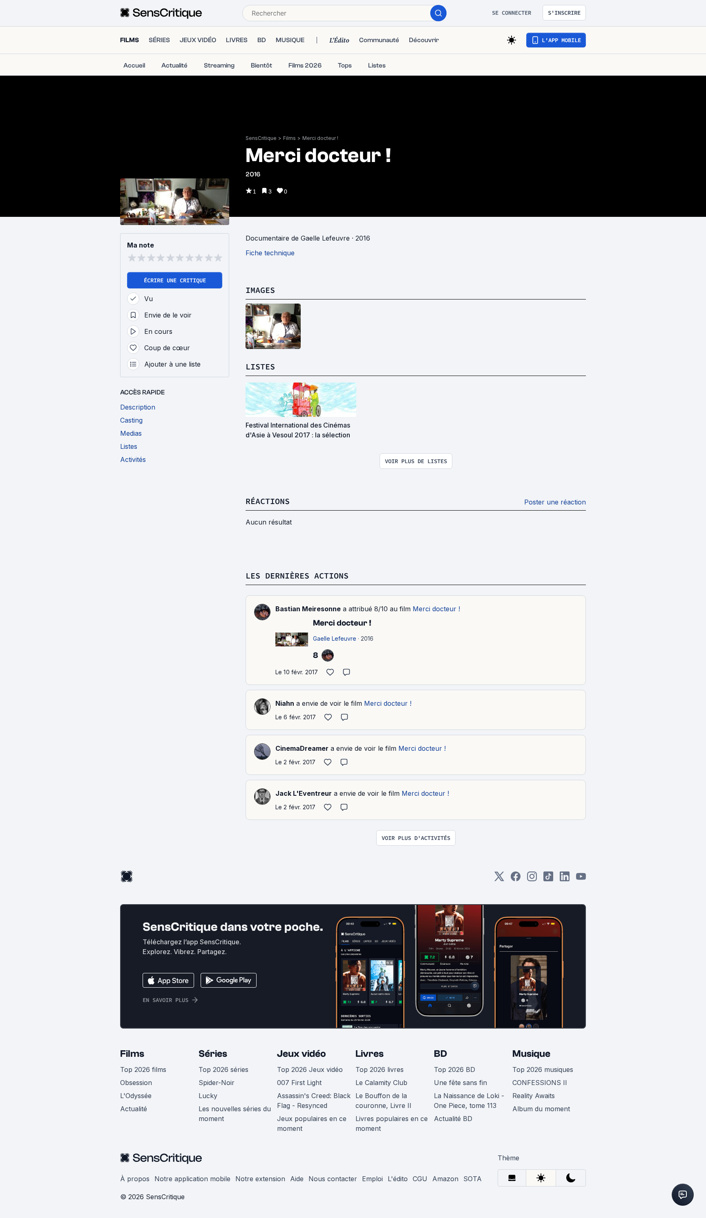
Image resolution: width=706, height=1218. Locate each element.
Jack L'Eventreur (303, 793)
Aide (297, 1179)
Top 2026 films (143, 1069)
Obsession (136, 1082)
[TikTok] (548, 879)
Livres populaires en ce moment (391, 1123)
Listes (260, 366)
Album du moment (541, 1109)
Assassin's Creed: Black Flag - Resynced (314, 1101)
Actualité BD (453, 1118)
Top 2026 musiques (542, 1069)
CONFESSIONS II (539, 1082)
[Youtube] (581, 879)
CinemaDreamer (301, 748)
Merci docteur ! (320, 138)
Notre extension (260, 1179)
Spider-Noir (217, 1082)
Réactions (268, 501)
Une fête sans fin (460, 1082)
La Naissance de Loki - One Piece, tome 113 (469, 1101)
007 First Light (299, 1082)
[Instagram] (532, 879)
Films (289, 138)
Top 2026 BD (454, 1069)
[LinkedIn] (565, 879)
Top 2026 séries (223, 1069)
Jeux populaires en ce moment (311, 1123)
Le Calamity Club (381, 1082)
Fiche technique (270, 253)
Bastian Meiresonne (308, 609)
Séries (213, 1053)
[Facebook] (516, 879)
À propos (135, 1179)
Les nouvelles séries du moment (235, 1114)
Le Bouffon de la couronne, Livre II (383, 1101)
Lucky (208, 1096)
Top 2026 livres (379, 1069)
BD (440, 1053)
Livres (369, 1053)
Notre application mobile (192, 1179)
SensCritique (261, 138)
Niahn (284, 703)
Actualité (133, 1109)
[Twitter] (499, 879)
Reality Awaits (533, 1096)
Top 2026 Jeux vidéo (310, 1069)
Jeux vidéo (301, 1053)
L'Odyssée (136, 1096)
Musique (531, 1053)
